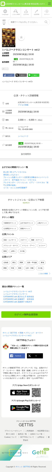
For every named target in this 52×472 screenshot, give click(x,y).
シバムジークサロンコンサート (15, 294)
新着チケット (25, 229)
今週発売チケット (9, 223)
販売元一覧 (22, 434)
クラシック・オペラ (10, 245)
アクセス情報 (23, 105)
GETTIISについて (27, 437)
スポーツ (23, 240)
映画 (5, 251)
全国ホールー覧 (36, 434)
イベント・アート (28, 245)
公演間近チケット (9, 229)
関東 (21, 262)
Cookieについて (10, 437)
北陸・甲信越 (32, 262)
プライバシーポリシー (13, 431)
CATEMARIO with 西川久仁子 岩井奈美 (18, 297)
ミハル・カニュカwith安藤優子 (15, 188)
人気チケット (42, 223)
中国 (12, 268)
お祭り (13, 251)
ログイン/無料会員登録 (26, 314)
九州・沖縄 (29, 268)
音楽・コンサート (9, 240)
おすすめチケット (26, 223)
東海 (42, 262)
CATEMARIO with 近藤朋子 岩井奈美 (18, 299)
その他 (22, 251)
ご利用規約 (29, 431)
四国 (19, 268)
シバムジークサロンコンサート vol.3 (17, 291)
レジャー (42, 245)
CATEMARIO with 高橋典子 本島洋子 (17, 302)
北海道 (5, 262)
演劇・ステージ (36, 240)
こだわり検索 (43, 274)
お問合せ (40, 437)
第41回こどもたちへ (11, 175)
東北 (14, 262)
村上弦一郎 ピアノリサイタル (14, 172)
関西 (5, 268)
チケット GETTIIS (23, 467)
